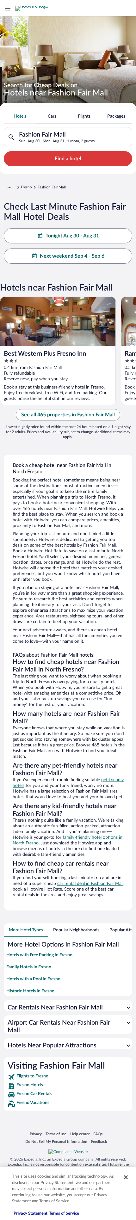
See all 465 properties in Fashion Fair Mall (68, 414)
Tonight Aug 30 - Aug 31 (72, 235)
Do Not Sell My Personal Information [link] (56, 1141)
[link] (68, 1077)
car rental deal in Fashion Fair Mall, (90, 883)
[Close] (126, 1177)
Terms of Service (64, 1213)
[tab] (20, 116)
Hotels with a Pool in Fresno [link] (33, 979)
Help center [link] (80, 1134)
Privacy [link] (36, 1134)
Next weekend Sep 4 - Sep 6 (72, 256)
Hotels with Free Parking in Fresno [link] (39, 955)
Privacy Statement (30, 1213)
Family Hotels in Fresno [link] (28, 967)
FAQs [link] (97, 1134)
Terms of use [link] (56, 1134)
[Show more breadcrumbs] (9, 187)
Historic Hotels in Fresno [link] (30, 991)
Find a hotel (68, 158)
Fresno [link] (26, 187)
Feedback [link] (99, 1141)
